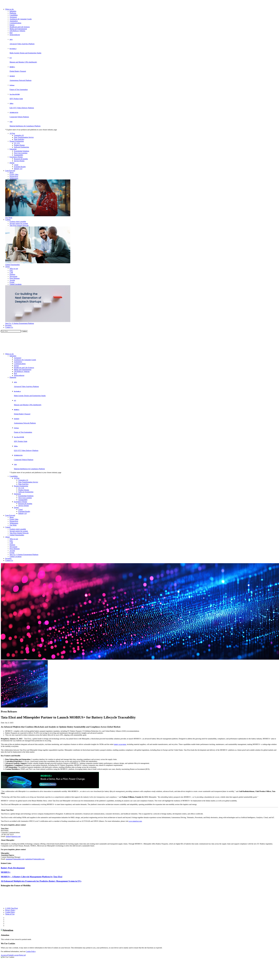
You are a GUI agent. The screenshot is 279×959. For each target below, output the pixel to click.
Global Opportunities (12, 265)
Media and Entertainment (18, 29)
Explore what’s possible (18, 221)
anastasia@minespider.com (15, 859)
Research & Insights (21, 159)
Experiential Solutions (21, 151)
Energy (12, 25)
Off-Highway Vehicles (17, 31)
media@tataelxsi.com (13, 836)
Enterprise (13, 149)
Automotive (14, 21)
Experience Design (16, 157)
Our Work (8, 218)
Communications (15, 23)
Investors (8, 325)
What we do (9, 9)
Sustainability (18, 155)
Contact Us (9, 327)
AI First (12, 133)
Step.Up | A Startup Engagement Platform (19, 323)
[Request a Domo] (50, 788)
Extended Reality (20, 167)
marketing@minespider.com (34, 859)
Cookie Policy (10, 912)
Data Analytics (19, 139)
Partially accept (13, 955)
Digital (12, 163)
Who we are (14, 268)
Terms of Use (9, 914)
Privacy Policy (10, 910)
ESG (11, 270)
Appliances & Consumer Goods (21, 19)
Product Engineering (17, 141)
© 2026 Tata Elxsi (11, 908)
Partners (12, 274)
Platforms (13, 13)
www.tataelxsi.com (135, 821)
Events (12, 282)
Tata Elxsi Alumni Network (19, 225)
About (7, 267)
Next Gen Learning (20, 153)
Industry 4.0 (18, 169)
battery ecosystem (120, 744)
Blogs (12, 172)
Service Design (19, 161)
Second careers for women (19, 223)
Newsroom (13, 276)
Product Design (19, 145)
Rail (11, 33)
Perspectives (14, 176)
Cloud (16, 165)
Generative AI (19, 135)
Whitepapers (14, 178)
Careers (7, 219)
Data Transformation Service (24, 137)
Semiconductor (15, 35)
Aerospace (13, 17)
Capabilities (14, 15)
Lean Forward (10, 171)
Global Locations (15, 284)
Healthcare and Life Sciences (20, 27)
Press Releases (15, 278)
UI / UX (17, 143)
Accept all (4, 955)
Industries (13, 11)
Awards (12, 280)
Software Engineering (21, 147)
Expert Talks (14, 174)
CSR (11, 272)
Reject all (22, 955)
